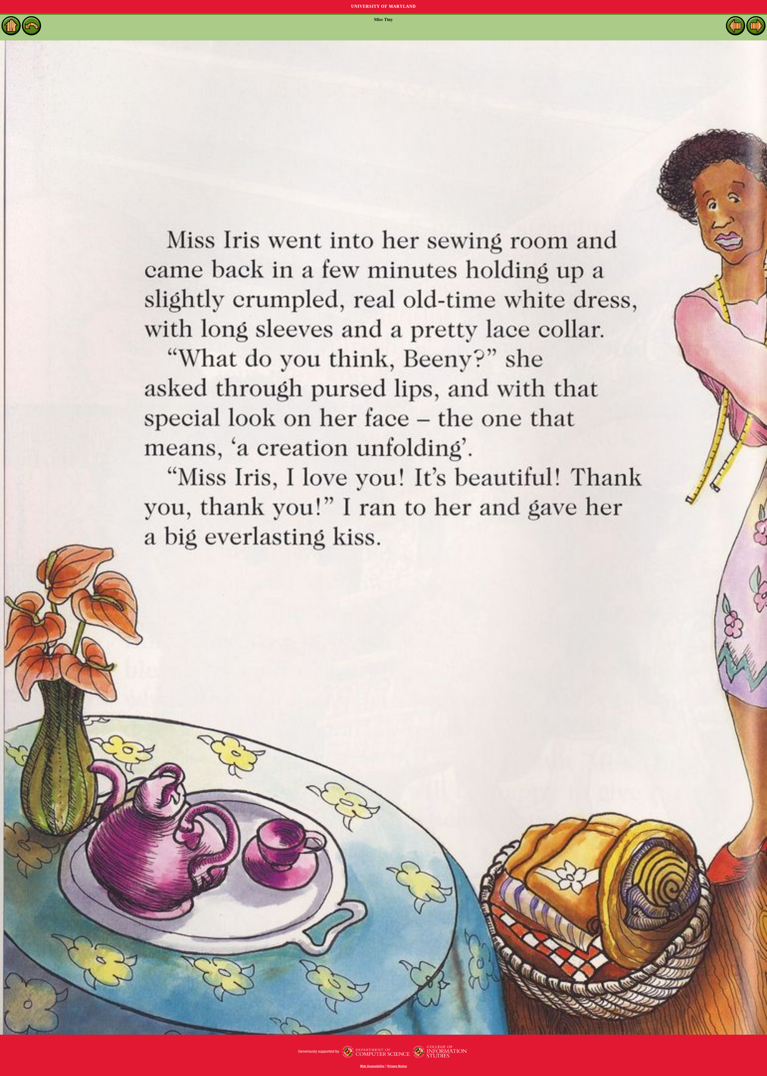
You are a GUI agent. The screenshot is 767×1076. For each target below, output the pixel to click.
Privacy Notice (397, 1066)
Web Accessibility (372, 1066)
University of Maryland (383, 6)
